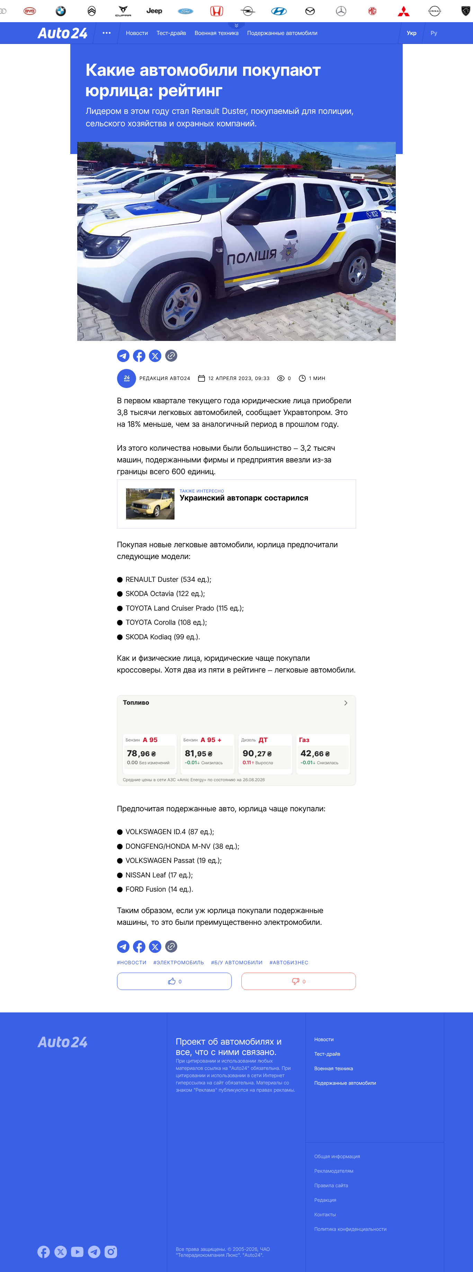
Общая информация (337, 1157)
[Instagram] (111, 1252)
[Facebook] (43, 1252)
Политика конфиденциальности (350, 1229)
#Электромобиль (178, 963)
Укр (412, 32)
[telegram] (123, 356)
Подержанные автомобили (282, 32)
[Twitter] (60, 1252)
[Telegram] (94, 1252)
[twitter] (155, 356)
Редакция (325, 1200)
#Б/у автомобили (237, 963)
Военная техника (217, 32)
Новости (137, 32)
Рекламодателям (334, 1171)
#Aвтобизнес (289, 963)
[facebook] (139, 356)
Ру (434, 32)
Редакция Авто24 (165, 378)
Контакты (325, 1215)
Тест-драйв (171, 32)
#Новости (131, 963)
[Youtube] (77, 1252)
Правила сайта (331, 1186)
